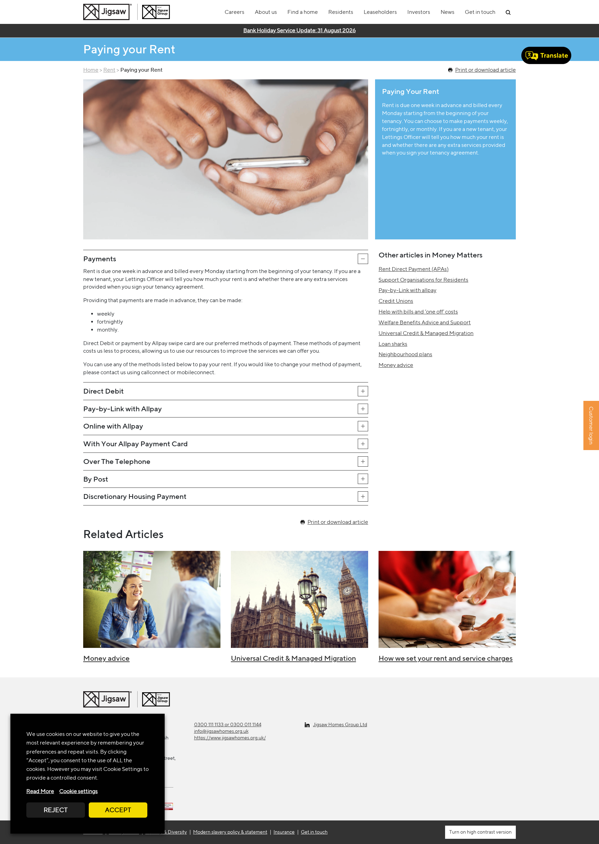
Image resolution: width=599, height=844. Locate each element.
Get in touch (480, 12)
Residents (340, 12)
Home (90, 70)
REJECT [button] (56, 810)
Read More (40, 791)
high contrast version (489, 832)
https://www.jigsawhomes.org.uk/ (230, 737)
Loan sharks (393, 344)
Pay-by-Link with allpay (407, 290)
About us (266, 12)
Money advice (396, 365)
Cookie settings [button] (78, 791)
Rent (109, 70)
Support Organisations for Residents (423, 279)
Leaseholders (380, 12)
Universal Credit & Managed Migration (426, 333)
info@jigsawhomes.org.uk (221, 731)
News (447, 12)
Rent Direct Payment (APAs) (414, 269)
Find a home (302, 12)
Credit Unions (396, 301)
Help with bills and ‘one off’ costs (418, 311)
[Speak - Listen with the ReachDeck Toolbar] (546, 55)
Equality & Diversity (166, 832)
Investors (418, 12)
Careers (234, 12)
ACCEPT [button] (118, 810)
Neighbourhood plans (405, 354)
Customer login (591, 425)
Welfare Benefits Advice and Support (425, 322)
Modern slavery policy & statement (230, 832)
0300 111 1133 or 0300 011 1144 (227, 724)
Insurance (284, 832)
